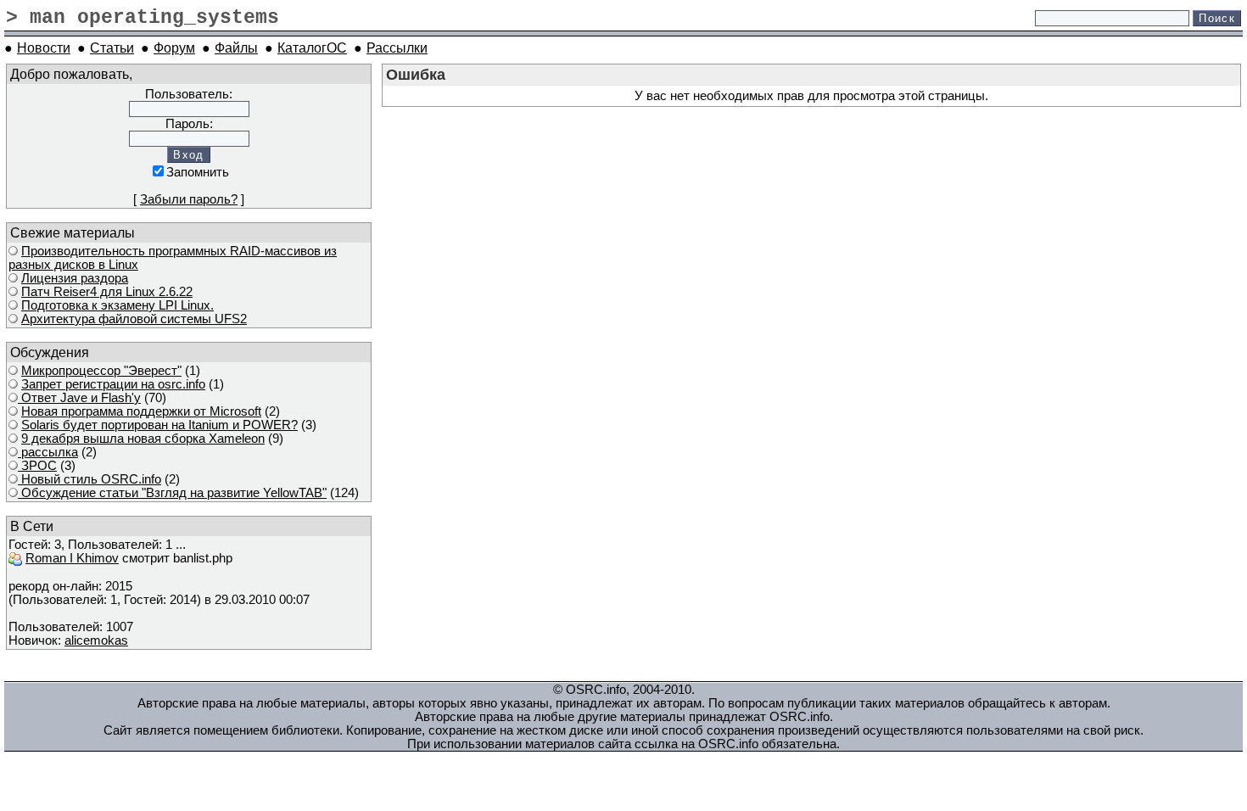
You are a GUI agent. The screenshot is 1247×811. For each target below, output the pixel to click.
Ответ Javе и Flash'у (79, 398)
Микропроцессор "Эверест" (101, 371)
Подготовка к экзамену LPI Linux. (117, 305)
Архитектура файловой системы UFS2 (134, 319)
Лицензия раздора (74, 278)
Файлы (236, 47)
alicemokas (96, 640)
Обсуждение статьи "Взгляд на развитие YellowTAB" (172, 493)
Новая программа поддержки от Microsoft (141, 411)
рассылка (48, 452)
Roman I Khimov (72, 558)
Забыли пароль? (189, 199)
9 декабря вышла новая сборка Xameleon (143, 438)
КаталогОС (312, 47)
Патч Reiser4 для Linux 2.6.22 (107, 292)
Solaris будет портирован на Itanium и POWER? (159, 425)
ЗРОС (37, 466)
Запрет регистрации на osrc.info (113, 384)
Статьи (112, 47)
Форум (174, 47)
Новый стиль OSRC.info (89, 479)
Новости (43, 47)
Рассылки (397, 47)
